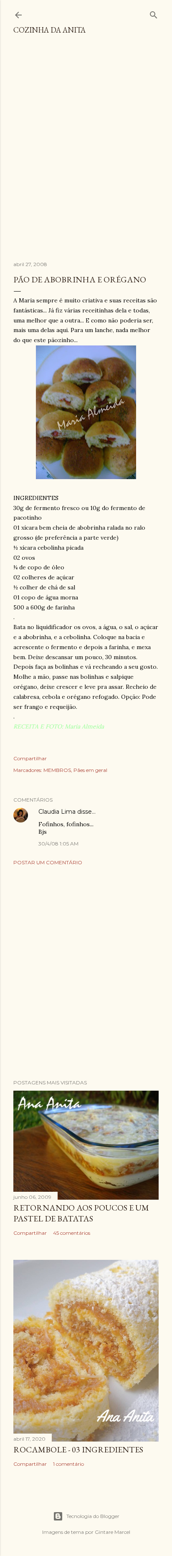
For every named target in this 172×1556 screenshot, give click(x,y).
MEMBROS (57, 770)
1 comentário (68, 1464)
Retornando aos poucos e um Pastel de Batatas (81, 1213)
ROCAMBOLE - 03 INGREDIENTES (78, 1449)
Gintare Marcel (112, 1532)
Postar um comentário (47, 862)
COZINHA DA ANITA (49, 30)
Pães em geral (90, 770)
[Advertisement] (86, 152)
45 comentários (71, 1233)
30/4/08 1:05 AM (58, 843)
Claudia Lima (57, 811)
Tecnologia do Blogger (92, 1516)
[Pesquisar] (154, 13)
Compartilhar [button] (30, 758)
